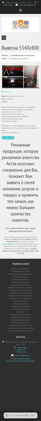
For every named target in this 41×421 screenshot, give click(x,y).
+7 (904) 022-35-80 (21, 352)
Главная (5, 55)
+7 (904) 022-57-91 (20, 350)
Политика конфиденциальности (20, 359)
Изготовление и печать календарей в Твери (20, 296)
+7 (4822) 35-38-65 (22, 348)
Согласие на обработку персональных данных (20, 361)
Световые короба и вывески (20, 277)
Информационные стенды (20, 304)
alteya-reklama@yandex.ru (27, 5)
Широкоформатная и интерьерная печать (20, 325)
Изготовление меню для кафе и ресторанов (20, 288)
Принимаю (32, 415)
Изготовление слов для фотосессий (20, 323)
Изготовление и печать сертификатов (20, 298)
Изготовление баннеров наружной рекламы (21, 274)
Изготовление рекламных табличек (20, 320)
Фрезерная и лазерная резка (21, 309)
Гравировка (20, 312)
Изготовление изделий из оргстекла (20, 315)
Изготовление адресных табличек (20, 317)
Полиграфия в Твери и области (20, 282)
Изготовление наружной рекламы (20, 269)
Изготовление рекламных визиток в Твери (20, 290)
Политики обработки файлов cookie (23, 415)
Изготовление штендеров (20, 301)
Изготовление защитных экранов (20, 271)
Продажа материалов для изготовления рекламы (20, 328)
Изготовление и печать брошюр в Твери (20, 293)
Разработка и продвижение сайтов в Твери (20, 331)
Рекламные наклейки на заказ (20, 306)
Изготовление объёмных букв (20, 279)
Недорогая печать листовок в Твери (20, 285)
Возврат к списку (8, 138)
